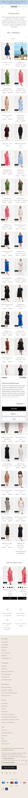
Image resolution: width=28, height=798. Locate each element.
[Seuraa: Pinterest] (10, 773)
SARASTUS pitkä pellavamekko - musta (7, 464)
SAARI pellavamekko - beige (7, 116)
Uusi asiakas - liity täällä (7, 690)
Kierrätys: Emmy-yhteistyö (8, 714)
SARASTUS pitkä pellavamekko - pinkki (7, 171)
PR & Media (4, 655)
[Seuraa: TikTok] (14, 773)
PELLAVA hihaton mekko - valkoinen (21, 517)
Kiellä (14, 419)
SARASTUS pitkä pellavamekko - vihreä (7, 89)
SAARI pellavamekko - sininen (7, 279)
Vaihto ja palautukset (6, 674)
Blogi (3, 738)
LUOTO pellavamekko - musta (7, 544)
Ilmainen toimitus (21, 613)
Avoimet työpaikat (6, 653)
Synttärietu (4, 1)
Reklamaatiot (5, 647)
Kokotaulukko (5, 703)
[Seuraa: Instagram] (6, 773)
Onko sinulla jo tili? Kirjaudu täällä (9, 693)
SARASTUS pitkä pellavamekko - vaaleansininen (21, 117)
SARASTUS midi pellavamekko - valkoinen (21, 279)
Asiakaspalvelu (5, 642)
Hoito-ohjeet (5, 706)
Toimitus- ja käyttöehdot (7, 671)
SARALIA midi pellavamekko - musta (7, 332)
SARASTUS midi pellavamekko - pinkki (21, 89)
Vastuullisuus (4, 735)
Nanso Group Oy (6, 743)
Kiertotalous (4, 711)
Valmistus (4, 708)
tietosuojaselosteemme (9, 758)
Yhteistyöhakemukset (6, 658)
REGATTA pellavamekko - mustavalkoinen (7, 438)
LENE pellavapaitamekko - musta (21, 144)
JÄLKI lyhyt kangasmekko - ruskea (7, 491)
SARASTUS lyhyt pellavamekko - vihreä (7, 199)
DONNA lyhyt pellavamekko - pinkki (7, 225)
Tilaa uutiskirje (9, 767)
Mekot (9, 32)
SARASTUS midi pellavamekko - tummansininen (20, 545)
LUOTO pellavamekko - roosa (20, 438)
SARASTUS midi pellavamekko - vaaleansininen (20, 171)
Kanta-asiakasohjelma (6, 687)
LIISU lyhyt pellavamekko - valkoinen (21, 225)
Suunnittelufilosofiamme (7, 733)
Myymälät (4, 650)
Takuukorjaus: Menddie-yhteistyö (9, 717)
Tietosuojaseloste (6, 677)
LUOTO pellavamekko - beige (20, 491)
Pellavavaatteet (16, 32)
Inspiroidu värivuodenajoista (8, 722)
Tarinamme (4, 730)
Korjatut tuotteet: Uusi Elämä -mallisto (10, 719)
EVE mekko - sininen (7, 62)
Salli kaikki (14, 408)
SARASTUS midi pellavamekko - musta (21, 305)
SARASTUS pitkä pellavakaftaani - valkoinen (21, 464)
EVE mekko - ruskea (7, 143)
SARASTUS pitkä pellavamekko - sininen (20, 332)
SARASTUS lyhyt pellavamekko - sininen (20, 252)
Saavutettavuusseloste (7, 679)
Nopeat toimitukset (7, 613)
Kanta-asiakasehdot (6, 695)
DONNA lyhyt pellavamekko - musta (21, 63)
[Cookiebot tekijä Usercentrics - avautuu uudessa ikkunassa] (19, 378)
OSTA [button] (10, 598)
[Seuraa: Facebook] (2, 773)
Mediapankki (4, 741)
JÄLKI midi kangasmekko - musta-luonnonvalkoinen (7, 517)
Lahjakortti (4, 666)
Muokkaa (13, 413)
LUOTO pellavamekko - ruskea (7, 358)
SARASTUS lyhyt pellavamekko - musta (21, 358)
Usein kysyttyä (5, 644)
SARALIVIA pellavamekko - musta (7, 305)
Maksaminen (4, 668)
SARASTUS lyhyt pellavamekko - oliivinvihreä (20, 199)
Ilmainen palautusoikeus (20, 623)
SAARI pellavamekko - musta (7, 252)
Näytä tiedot (20, 403)
